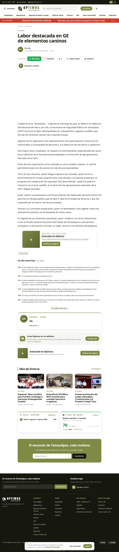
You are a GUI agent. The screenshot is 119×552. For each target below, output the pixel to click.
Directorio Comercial (84, 512)
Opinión (102, 15)
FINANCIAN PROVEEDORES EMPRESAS (24, 21)
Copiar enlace (74, 59)
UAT (77, 15)
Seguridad (58, 502)
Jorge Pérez (80, 508)
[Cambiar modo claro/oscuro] (96, 8)
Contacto (101, 505)
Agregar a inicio (83, 487)
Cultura (57, 515)
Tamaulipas (8, 15)
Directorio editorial (105, 508)
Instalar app (92, 339)
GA (29, 48)
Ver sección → (96, 369)
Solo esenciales (75, 546)
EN (115, 2)
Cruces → (96, 415)
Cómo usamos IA (104, 512)
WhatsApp (36, 59)
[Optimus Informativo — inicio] (28, 8)
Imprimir (90, 59)
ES (111, 2)
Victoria (70, 15)
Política (57, 505)
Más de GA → (34, 326)
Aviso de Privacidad (52, 547)
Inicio (20, 26)
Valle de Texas (57, 15)
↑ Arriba (112, 543)
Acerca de (101, 502)
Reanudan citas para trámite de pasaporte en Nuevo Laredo (69, 21)
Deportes (112, 15)
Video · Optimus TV (83, 502)
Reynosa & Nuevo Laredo (39, 15)
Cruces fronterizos (40, 534)
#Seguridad (23, 253)
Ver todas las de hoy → (59, 308)
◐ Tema (102, 543)
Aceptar (88, 546)
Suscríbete (86, 8)
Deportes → (52, 415)
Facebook (50, 59)
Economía (58, 508)
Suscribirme (79, 456)
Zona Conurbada (89, 15)
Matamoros (20, 15)
